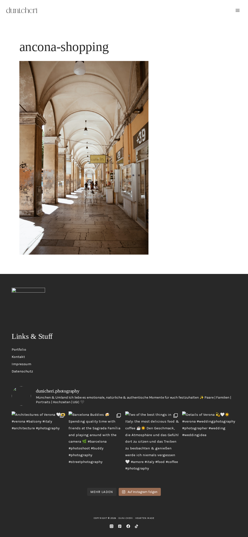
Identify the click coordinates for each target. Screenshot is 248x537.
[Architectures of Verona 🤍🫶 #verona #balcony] (39, 447)
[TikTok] (136, 526)
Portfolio (19, 349)
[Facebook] (128, 526)
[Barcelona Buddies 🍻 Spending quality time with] (96, 447)
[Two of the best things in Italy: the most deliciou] (152, 447)
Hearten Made (144, 518)
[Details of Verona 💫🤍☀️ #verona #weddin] (209, 447)
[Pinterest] (120, 526)
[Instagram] (111, 526)
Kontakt (18, 357)
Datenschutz (22, 371)
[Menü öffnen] (237, 10)
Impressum (21, 364)
